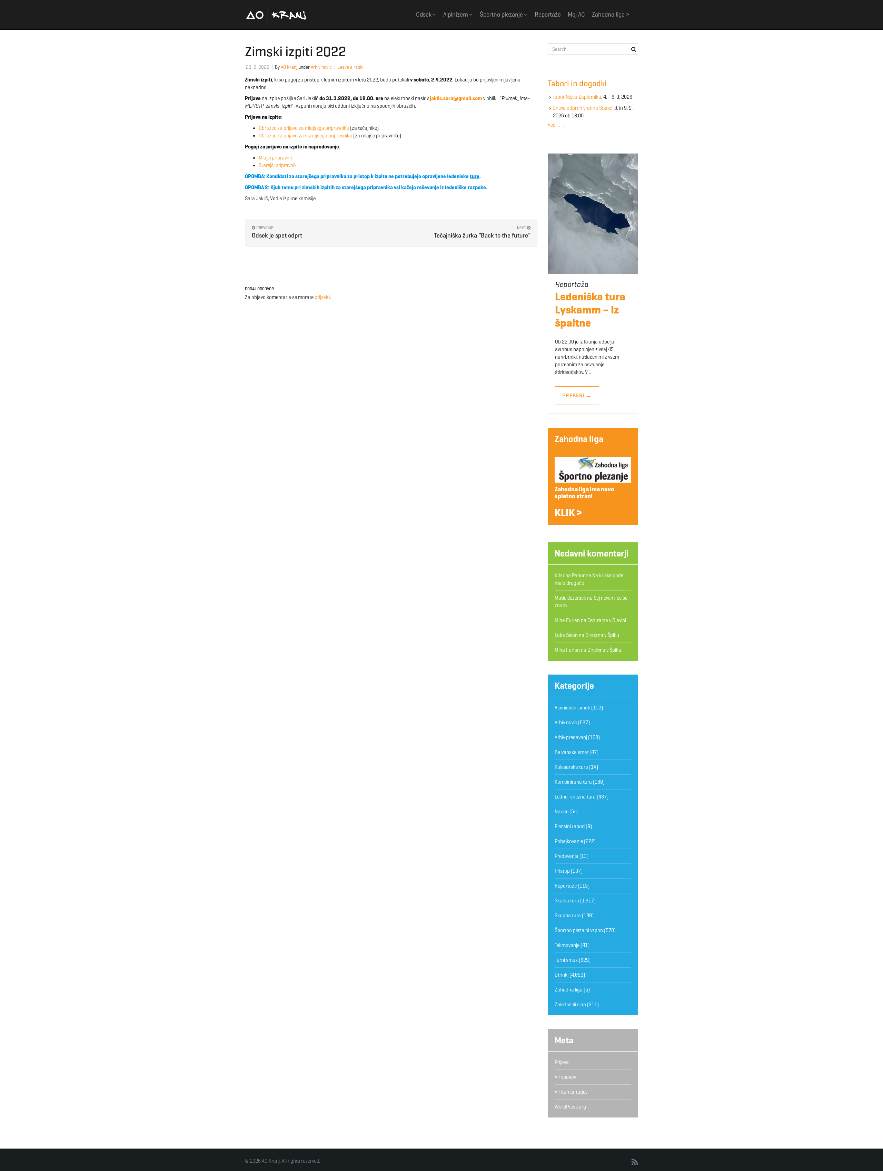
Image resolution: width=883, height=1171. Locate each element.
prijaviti (322, 297)
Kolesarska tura (571, 767)
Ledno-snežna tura (575, 797)
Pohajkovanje (569, 841)
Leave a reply (350, 67)
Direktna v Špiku (602, 635)
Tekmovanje (567, 945)
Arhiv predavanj (571, 737)
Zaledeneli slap (570, 1004)
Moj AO (576, 14)
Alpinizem (456, 14)
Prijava (562, 1062)
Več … (557, 125)
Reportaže (548, 14)
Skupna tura (568, 915)
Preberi (577, 395)
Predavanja (566, 856)
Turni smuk (566, 960)
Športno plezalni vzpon (579, 930)
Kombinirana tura (573, 782)
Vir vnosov (565, 1077)
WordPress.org (570, 1107)
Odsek (424, 14)
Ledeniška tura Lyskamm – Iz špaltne (590, 310)
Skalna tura (567, 901)
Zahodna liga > (610, 14)
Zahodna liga (579, 438)
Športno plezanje (502, 14)
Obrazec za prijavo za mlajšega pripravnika (304, 128)
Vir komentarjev (571, 1092)
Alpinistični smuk (572, 708)
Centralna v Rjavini (606, 620)
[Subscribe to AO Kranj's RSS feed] (635, 1162)
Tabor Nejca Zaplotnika (577, 97)
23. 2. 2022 (257, 67)
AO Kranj (276, 14)
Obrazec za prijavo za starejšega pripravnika (305, 136)
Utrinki (561, 975)
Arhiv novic (321, 67)
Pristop (562, 871)
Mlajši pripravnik (276, 158)
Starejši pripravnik (278, 165)
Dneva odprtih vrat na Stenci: (583, 108)
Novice (561, 812)
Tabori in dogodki (577, 83)
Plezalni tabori (570, 826)
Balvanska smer (571, 752)
